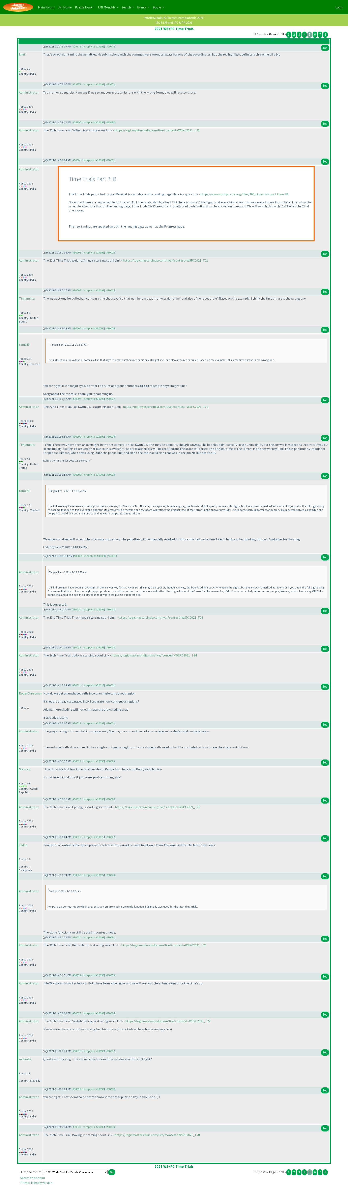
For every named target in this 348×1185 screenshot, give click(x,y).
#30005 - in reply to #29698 (88, 290)
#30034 (110, 1013)
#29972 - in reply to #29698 (88, 46)
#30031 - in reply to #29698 (88, 937)
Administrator (29, 92)
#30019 (110, 647)
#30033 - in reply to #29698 (88, 975)
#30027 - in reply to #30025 (88, 837)
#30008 (110, 436)
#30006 (110, 328)
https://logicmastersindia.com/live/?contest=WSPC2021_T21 (165, 260)
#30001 (110, 160)
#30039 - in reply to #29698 (88, 1127)
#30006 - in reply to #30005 (88, 328)
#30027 (110, 837)
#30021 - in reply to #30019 (88, 685)
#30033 (110, 975)
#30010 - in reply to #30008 (90, 556)
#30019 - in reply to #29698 (88, 647)
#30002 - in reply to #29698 (88, 252)
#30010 (112, 556)
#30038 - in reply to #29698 (88, 1089)
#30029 (110, 875)
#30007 (110, 399)
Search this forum (32, 1178)
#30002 (110, 252)
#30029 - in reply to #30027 (88, 875)
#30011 (110, 609)
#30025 (110, 761)
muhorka (25, 1059)
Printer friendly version (36, 1183)
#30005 (110, 290)
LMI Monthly (107, 7)
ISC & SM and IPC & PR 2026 (174, 23)
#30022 (110, 723)
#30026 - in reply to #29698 (88, 799)
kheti (22, 54)
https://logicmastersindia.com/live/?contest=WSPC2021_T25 (157, 807)
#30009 (110, 474)
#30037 (110, 1051)
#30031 (110, 937)
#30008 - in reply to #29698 (88, 436)
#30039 (110, 1127)
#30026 (110, 799)
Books (157, 7)
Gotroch (24, 769)
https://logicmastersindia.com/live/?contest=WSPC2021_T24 (154, 655)
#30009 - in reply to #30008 (88, 474)
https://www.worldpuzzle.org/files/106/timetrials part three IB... (245, 194)
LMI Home (65, 7)
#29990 (110, 122)
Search (127, 7)
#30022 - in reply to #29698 (88, 723)
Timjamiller (27, 298)
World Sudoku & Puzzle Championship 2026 (174, 18)
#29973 (110, 84)
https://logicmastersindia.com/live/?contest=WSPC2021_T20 (157, 130)
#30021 (110, 685)
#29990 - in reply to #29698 (88, 122)
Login (339, 7)
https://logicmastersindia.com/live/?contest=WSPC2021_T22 (165, 407)
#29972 (110, 46)
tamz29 (24, 344)
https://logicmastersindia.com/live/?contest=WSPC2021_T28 (157, 1135)
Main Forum (47, 7)
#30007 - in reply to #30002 (88, 399)
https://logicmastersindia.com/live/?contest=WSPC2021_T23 (160, 617)
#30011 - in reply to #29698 (88, 609)
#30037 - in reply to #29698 (88, 1051)
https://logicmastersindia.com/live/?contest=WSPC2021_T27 (167, 1021)
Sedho (23, 845)
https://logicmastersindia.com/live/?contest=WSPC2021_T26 (163, 945)
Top (325, 48)
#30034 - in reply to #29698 (88, 1013)
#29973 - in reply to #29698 (88, 84)
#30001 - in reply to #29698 (88, 160)
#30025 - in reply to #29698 (88, 761)
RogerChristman (30, 693)
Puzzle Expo (83, 7)
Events (142, 7)
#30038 (110, 1089)
